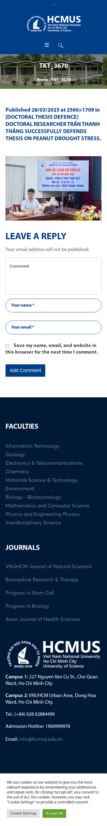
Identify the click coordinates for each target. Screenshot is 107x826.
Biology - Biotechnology (33, 497)
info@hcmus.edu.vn (41, 739)
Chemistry (17, 471)
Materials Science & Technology (41, 480)
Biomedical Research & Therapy (41, 579)
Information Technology (32, 446)
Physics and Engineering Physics (42, 514)
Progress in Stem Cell (29, 593)
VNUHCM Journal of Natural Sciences (48, 566)
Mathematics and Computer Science (47, 505)
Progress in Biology (27, 606)
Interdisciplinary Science (33, 523)
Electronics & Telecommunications (44, 463)
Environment (19, 488)
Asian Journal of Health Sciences (42, 619)
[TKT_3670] (53, 188)
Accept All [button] (54, 813)
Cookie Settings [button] (23, 813)
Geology (15, 454)
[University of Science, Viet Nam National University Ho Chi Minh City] (53, 24)
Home (42, 80)
